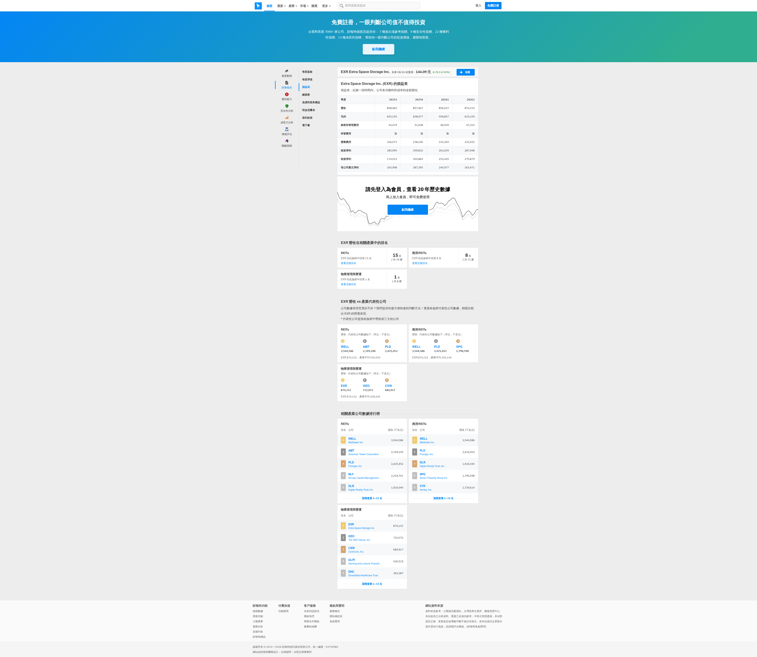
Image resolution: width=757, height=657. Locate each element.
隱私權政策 (336, 616)
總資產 (306, 94)
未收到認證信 (311, 611)
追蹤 (467, 72)
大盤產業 (258, 621)
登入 (478, 5)
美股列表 (258, 631)
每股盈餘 (307, 71)
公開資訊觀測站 (452, 611)
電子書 (306, 125)
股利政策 (307, 117)
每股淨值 (307, 79)
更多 (325, 6)
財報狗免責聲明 (476, 626)
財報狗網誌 (259, 636)
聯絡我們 (309, 616)
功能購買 (283, 611)
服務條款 (335, 611)
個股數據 (258, 611)
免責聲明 (335, 621)
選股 (280, 6)
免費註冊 (493, 5)
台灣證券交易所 (473, 611)
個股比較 (258, 626)
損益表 (306, 86)
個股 (269, 6)
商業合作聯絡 (311, 621)
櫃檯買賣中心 (492, 611)
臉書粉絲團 (310, 626)
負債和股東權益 (311, 102)
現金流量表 (308, 110)
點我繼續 (378, 49)
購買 (314, 6)
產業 (292, 6)
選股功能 (258, 616)
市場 (303, 6)
